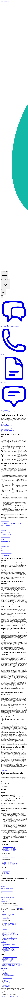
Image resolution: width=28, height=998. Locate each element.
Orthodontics (6, 873)
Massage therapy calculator (9, 935)
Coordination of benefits (8, 975)
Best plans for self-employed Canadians (11, 965)
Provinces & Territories (8, 411)
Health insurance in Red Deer (9, 849)
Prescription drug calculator (9, 933)
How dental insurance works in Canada (11, 963)
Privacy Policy (20, 908)
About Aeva (5, 980)
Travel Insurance (11, 326)
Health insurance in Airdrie (9, 850)
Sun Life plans (6, 918)
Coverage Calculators (5, 279)
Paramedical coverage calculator (10, 938)
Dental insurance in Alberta (9, 857)
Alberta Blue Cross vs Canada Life (10, 862)
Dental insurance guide (8, 958)
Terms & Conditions (17, 996)
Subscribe (16, 905)
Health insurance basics (8, 959)
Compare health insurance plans (10, 923)
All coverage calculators (8, 939)
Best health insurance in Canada (10, 925)
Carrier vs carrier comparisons (9, 924)
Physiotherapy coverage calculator (10, 934)
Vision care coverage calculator (10, 937)
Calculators (4, 929)
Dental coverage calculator (9, 932)
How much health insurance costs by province (13, 964)
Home (2, 411)
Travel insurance (6, 985)
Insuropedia (4, 968)
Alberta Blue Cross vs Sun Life (10, 864)
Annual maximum (7, 869)
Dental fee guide (6, 871)
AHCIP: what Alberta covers (9, 855)
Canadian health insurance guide (10, 957)
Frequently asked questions (9, 961)
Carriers (3, 912)
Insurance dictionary (7, 960)
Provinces (3, 942)
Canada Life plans (7, 915)
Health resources (6, 986)
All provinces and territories (9, 951)
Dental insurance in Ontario (9, 950)
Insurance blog (6, 982)
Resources (3, 289)
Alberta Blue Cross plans (8, 914)
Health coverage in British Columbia (11, 947)
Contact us (5, 981)
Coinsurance (6, 872)
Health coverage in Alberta (9, 944)
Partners (17, 326)
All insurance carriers (7, 983)
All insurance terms (7, 978)
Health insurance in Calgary (9, 847)
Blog (2, 295)
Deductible (5, 973)
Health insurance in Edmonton (9, 848)
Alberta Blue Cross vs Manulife (10, 863)
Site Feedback (4, 996)
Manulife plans (6, 916)
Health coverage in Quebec (9, 948)
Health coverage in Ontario (9, 945)
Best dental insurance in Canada (10, 927)
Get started (3, 805)
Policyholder (6, 972)
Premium (5, 970)
